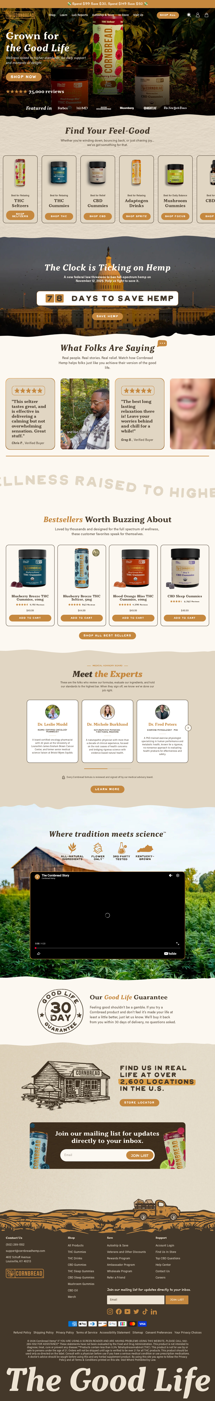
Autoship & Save (103, 15)
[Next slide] (188, 728)
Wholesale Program (119, 1271)
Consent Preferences (159, 1332)
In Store (123, 15)
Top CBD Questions (168, 1258)
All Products (76, 1245)
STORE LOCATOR (139, 1102)
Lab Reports (80, 15)
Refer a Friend (116, 1277)
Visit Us (138, 15)
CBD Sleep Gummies (81, 1277)
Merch (72, 1297)
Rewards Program (118, 1258)
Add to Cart (30, 618)
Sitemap (138, 1332)
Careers (161, 1277)
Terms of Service (86, 1332)
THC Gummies (77, 1252)
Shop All (168, 15)
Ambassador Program (121, 1264)
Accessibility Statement (115, 1332)
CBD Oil (73, 1290)
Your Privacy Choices (188, 1332)
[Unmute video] (64, 382)
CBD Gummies (77, 1264)
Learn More (107, 789)
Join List (140, 1156)
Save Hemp (107, 316)
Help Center (163, 1264)
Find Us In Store (166, 1252)
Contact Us (163, 1271)
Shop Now (24, 77)
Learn (63, 15)
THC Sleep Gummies (81, 1271)
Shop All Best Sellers (107, 635)
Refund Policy (22, 1332)
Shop (52, 15)
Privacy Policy (65, 1332)
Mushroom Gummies (81, 1284)
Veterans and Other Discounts (126, 1252)
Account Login (165, 1245)
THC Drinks (75, 1258)
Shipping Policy (43, 1332)
